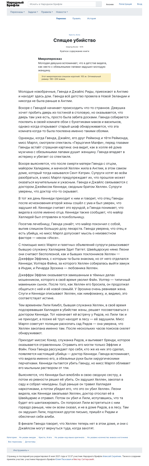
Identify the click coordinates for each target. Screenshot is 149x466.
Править (76, 18)
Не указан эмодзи (27, 437)
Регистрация (125, 4)
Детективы (30, 442)
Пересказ (61, 18)
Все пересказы (15, 442)
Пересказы (16, 11)
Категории (12, 437)
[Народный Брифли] (15, 4)
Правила (46, 11)
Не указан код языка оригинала (69, 437)
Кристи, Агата (74, 35)
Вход (139, 4)
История (91, 18)
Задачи (32, 11)
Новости (61, 11)
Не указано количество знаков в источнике (107, 437)
